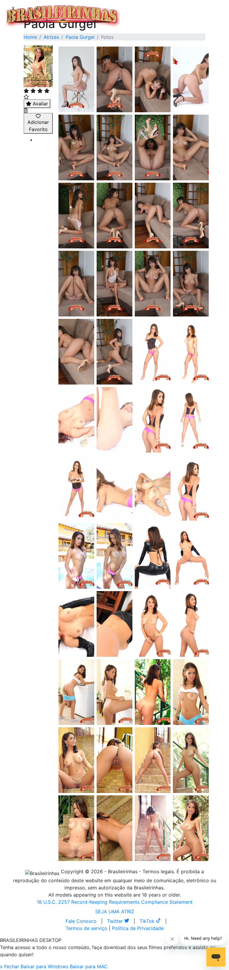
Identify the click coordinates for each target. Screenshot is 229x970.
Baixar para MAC (89, 966)
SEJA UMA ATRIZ (114, 911)
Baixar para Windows (44, 966)
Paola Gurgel (80, 37)
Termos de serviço (86, 928)
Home (30, 37)
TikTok (148, 921)
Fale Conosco (81, 921)
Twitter (115, 921)
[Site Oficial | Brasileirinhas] (63, 15)
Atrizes (51, 37)
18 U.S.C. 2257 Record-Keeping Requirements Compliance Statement (115, 902)
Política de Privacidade (138, 928)
